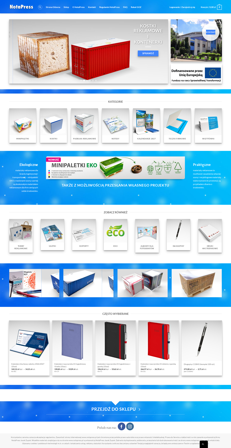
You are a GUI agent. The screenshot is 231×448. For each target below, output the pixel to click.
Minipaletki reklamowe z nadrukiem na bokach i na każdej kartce (103, 365)
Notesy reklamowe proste (141, 364)
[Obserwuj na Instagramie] (130, 426)
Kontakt (92, 7)
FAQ (125, 7)
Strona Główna (53, 7)
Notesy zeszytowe (181, 364)
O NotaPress (78, 7)
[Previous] (15, 51)
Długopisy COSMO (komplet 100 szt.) (59, 364)
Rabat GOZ (136, 7)
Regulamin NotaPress (109, 7)
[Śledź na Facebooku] (121, 426)
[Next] (161, 51)
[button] (40, 7)
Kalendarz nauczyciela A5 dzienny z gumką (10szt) (18, 365)
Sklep (66, 7)
